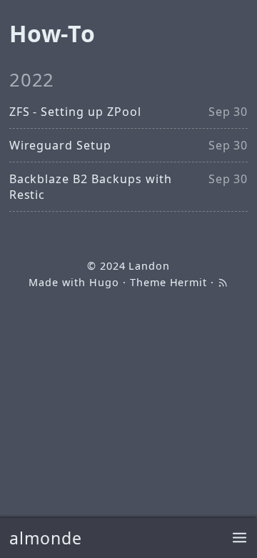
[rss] (223, 282)
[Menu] (239, 538)
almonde (46, 538)
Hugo (104, 282)
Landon (149, 266)
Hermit (189, 282)
